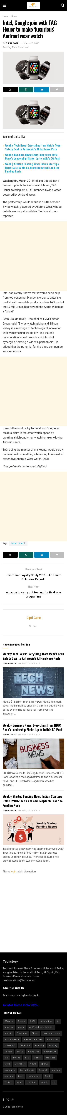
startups (9, 1076)
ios (6, 1057)
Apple (21, 1027)
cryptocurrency (51, 1033)
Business (22, 1033)
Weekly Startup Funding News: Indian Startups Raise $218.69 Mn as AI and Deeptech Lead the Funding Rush (32, 167)
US (54, 1082)
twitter (44, 1082)
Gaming (53, 1045)
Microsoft (20, 1063)
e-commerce (11, 1039)
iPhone (17, 1057)
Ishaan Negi (10, 663)
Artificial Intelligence (41, 1027)
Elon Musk (53, 1039)
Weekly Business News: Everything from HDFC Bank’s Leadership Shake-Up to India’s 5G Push (32, 156)
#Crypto (8, 1021)
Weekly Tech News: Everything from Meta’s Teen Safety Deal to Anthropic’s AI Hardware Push (33, 147)
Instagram (33, 1051)
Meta (7, 1063)
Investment (50, 1051)
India (20, 1051)
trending (31, 1082)
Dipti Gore (12, 43)
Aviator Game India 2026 (20, 1005)
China (35, 1033)
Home (6, 16)
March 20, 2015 (31, 43)
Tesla (48, 1076)
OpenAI (45, 1063)
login (13, 872)
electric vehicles (33, 1039)
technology (34, 1076)
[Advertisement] (33, 256)
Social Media (26, 1070)
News (14, 16)
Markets (50, 1057)
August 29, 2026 (27, 663)
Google (8, 1051)
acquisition (46, 1021)
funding (39, 1045)
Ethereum (9, 1045)
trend (19, 1082)
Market (37, 1057)
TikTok (8, 1082)
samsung (9, 1070)
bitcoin (8, 1033)
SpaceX (43, 1070)
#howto (22, 1021)
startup (56, 1070)
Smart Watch (18, 543)
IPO (27, 1057)
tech (20, 1076)
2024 (32, 1021)
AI (58, 1021)
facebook (25, 1045)
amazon (9, 1027)
